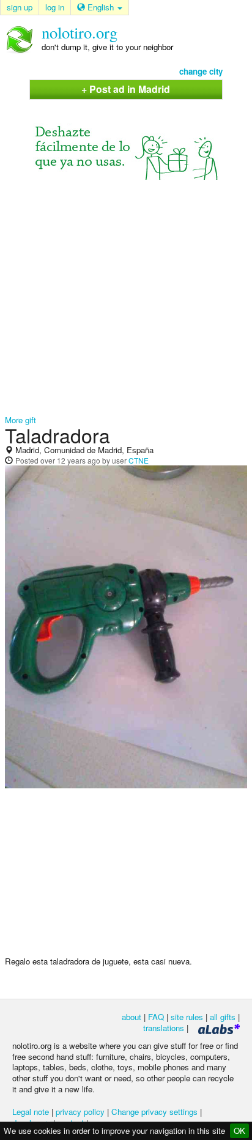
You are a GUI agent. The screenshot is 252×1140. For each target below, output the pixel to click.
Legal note (30, 1111)
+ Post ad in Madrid (125, 89)
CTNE (138, 460)
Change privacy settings (154, 1111)
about (131, 1017)
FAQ (156, 1017)
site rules (187, 1017)
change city (201, 71)
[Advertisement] (126, 297)
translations (163, 1028)
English (100, 7)
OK (239, 1130)
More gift (20, 420)
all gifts (222, 1017)
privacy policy (80, 1111)
